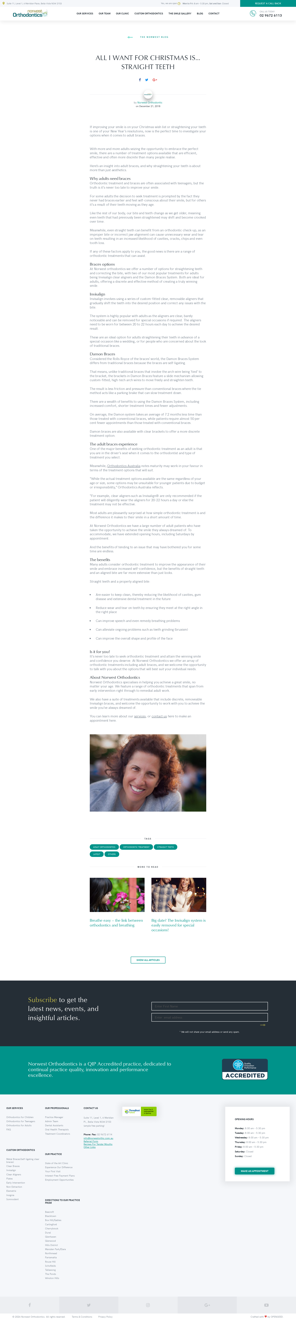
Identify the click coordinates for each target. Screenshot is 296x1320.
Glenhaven (50, 1236)
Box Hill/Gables (53, 1220)
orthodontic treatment (136, 847)
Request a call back (268, 3)
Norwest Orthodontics (33, 1316)
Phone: (87, 1134)
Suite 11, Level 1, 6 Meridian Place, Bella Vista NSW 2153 (34, 3)
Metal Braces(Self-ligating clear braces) (22, 1160)
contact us (159, 716)
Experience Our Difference (58, 1167)
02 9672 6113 (271, 15)
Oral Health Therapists (57, 1129)
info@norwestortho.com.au (98, 1138)
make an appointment (254, 1171)
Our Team (104, 13)
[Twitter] (146, 80)
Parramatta (51, 1257)
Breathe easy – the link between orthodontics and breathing (116, 923)
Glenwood (50, 1240)
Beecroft (49, 1211)
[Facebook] (140, 80)
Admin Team (51, 1121)
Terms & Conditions (82, 1316)
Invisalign (11, 1170)
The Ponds (50, 1274)
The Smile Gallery (180, 13)
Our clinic (122, 13)
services (140, 716)
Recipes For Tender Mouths (98, 1144)
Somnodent (12, 1199)
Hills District (51, 1245)
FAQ (8, 1129)
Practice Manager (54, 1117)
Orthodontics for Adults (19, 1125)
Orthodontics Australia (123, 465)
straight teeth (165, 847)
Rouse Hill (50, 1261)
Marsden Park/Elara (55, 1249)
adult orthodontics (104, 847)
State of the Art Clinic (56, 1163)
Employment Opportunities (59, 1179)
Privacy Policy (105, 1316)
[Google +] (155, 80)
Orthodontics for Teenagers (20, 1121)
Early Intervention (15, 1182)
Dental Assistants (54, 1125)
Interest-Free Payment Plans (60, 1175)
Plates (9, 1178)
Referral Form (91, 1141)
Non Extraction (14, 1186)
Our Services (85, 13)
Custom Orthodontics (148, 13)
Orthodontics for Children (20, 1117)
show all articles (148, 960)
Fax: (94, 1134)
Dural (48, 1232)
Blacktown (50, 1216)
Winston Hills (52, 1278)
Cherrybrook (51, 1228)
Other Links (90, 1147)
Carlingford (51, 1224)
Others (112, 854)
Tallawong (50, 1269)
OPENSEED (277, 1316)
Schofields (50, 1265)
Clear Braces (13, 1166)
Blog (200, 13)
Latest (96, 854)
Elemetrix (11, 1190)
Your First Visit (52, 1171)
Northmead (51, 1253)
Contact (213, 13)
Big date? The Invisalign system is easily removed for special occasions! (178, 925)
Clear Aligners (13, 1174)
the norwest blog (154, 37)
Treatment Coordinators (57, 1133)
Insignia (10, 1195)
